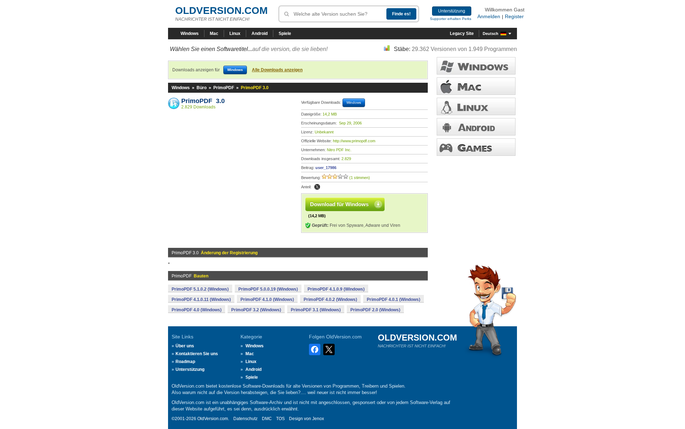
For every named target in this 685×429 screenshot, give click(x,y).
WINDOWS (476, 66)
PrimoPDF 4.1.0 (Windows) (267, 299)
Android (260, 33)
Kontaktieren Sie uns (197, 353)
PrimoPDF (223, 87)
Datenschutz (245, 418)
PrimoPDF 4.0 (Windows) (197, 309)
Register (514, 16)
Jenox (318, 418)
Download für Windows (339, 204)
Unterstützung (451, 11)
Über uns (185, 345)
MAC (476, 86)
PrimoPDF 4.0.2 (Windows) (330, 299)
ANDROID (476, 127)
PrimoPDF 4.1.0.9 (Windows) (336, 289)
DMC (267, 418)
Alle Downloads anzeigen (277, 69)
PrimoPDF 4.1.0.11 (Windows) (201, 299)
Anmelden (488, 16)
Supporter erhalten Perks (450, 19)
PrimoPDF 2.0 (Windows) (375, 309)
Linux (234, 33)
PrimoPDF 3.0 (203, 100)
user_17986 (325, 167)
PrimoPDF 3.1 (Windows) (316, 309)
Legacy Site (462, 33)
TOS (280, 418)
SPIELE (476, 147)
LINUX (476, 106)
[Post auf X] (317, 187)
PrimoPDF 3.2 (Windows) (256, 309)
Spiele (285, 33)
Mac (214, 33)
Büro (202, 87)
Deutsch (490, 33)
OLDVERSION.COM (221, 10)
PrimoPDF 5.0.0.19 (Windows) (268, 289)
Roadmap (185, 361)
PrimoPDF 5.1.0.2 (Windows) (200, 289)
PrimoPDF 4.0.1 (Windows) (393, 299)
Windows (190, 33)
